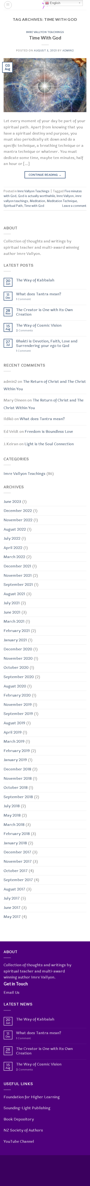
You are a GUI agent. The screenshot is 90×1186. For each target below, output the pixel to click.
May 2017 (12, 917)
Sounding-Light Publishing (27, 1108)
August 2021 (14, 594)
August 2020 (15, 686)
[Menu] (8, 5)
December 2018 (17, 769)
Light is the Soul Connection (49, 444)
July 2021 (12, 603)
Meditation (37, 201)
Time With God (45, 37)
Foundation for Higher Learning (32, 1097)
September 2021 (18, 585)
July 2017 (12, 898)
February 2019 (17, 751)
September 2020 (19, 677)
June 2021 (12, 612)
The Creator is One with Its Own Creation (44, 312)
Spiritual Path (13, 205)
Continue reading (45, 175)
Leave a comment (74, 205)
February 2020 (17, 695)
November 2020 (18, 658)
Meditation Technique (62, 201)
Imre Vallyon (65, 196)
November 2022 (18, 520)
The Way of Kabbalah (35, 280)
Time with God (34, 205)
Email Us (11, 992)
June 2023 (12, 502)
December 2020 (18, 649)
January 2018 (15, 843)
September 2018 (18, 797)
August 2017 (14, 889)
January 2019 (15, 760)
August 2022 (15, 529)
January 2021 (15, 640)
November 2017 (18, 861)
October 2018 (16, 788)
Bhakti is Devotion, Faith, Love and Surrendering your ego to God (46, 343)
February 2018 (17, 834)
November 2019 (18, 705)
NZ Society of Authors (23, 1130)
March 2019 (14, 741)
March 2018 (14, 825)
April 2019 (13, 732)
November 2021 (18, 575)
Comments (24, 330)
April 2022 (13, 548)
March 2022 (14, 557)
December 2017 (17, 852)
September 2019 (18, 714)
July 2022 (12, 538)
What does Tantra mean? (38, 294)
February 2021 (17, 631)
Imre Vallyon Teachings (45, 31)
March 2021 (14, 621)
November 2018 (18, 778)
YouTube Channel (19, 1141)
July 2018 (12, 806)
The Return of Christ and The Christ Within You (45, 385)
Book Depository (19, 1119)
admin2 (68, 51)
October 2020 (16, 667)
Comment (23, 299)
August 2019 (14, 723)
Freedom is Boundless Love (49, 431)
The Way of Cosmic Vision (38, 325)
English (54, 3)
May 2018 (12, 815)
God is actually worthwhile (36, 196)
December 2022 (18, 511)
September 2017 (18, 880)
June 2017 (12, 908)
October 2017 (16, 871)
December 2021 (17, 566)
